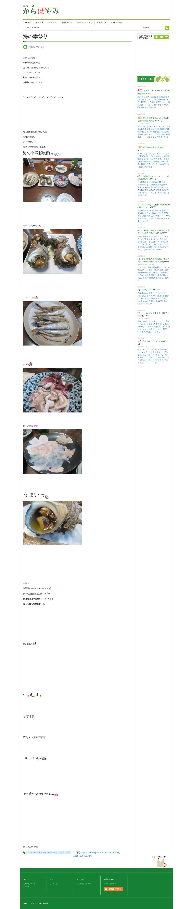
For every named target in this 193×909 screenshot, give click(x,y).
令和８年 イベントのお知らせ (155, 341)
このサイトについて (111, 884)
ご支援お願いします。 (84, 884)
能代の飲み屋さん (84, 22)
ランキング (53, 22)
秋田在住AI (101, 22)
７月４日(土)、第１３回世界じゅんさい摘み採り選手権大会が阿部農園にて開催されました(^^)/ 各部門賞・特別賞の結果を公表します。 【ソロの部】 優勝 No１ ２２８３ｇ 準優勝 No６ (155, 131)
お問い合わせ (117, 22)
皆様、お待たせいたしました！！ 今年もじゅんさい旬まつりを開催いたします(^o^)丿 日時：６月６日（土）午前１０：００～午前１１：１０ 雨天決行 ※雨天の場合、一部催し (153, 326)
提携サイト (67, 22)
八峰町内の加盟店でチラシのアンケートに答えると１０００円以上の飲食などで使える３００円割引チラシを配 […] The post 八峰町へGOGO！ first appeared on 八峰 (153, 298)
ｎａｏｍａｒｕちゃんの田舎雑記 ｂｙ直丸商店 (49, 852)
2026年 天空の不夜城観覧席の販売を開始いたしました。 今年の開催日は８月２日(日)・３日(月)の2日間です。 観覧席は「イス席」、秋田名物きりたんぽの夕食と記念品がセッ (153, 102)
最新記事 (40, 22)
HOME (28, 22)
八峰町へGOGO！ (149, 290)
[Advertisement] (118, 9)
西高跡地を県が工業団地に (154, 147)
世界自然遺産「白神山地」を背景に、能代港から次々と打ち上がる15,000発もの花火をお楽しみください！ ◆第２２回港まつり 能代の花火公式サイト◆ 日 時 (153, 215)
